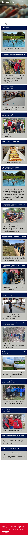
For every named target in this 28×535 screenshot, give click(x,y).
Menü (24, 2)
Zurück (4, 24)
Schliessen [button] (5, 532)
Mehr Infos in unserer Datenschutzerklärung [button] (13, 529)
